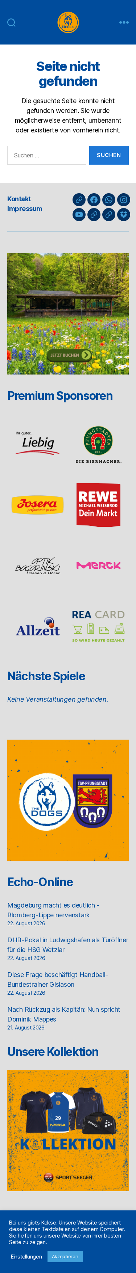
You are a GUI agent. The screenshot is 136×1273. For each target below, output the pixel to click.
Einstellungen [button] (26, 1256)
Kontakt (19, 199)
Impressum (24, 208)
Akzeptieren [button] (65, 1256)
